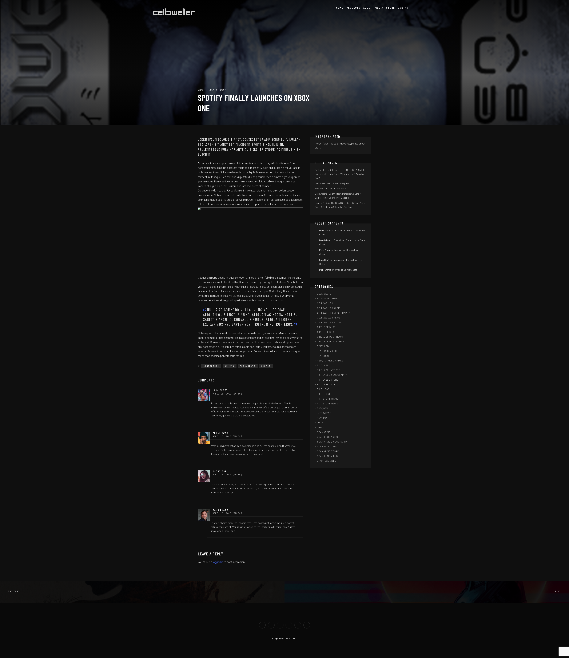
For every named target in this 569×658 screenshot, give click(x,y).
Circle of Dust (326, 327)
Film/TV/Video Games (330, 361)
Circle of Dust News (330, 337)
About (367, 8)
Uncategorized (326, 461)
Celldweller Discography (333, 313)
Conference (211, 366)
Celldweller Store (329, 322)
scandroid (323, 432)
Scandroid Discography (332, 442)
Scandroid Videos (328, 456)
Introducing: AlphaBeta (346, 270)
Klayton (322, 418)
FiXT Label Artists (328, 370)
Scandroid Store (328, 451)
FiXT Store (324, 394)
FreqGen (322, 408)
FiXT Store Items (327, 399)
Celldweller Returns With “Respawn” (332, 183)
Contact (404, 8)
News (339, 8)
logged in (218, 562)
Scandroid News (327, 446)
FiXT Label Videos (328, 384)
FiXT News (323, 389)
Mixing (229, 366)
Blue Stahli (324, 294)
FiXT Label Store (327, 380)
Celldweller (325, 303)
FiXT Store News (327, 404)
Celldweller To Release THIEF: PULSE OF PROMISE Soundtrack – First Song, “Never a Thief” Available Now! (340, 174)
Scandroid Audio (327, 437)
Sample (266, 366)
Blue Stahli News (328, 298)
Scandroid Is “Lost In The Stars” (331, 188)
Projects (353, 8)
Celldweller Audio (329, 308)
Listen (321, 422)
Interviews (324, 413)
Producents (248, 366)
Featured (323, 346)
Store (390, 8)
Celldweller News (328, 318)
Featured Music (327, 351)
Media (379, 8)
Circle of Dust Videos (331, 341)
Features (323, 356)
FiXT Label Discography (332, 375)
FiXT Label (323, 365)
